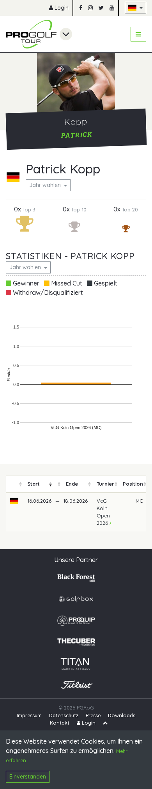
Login (61, 7)
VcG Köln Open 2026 (103, 512)
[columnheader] (14, 484)
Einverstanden (27, 776)
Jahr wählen (45, 185)
